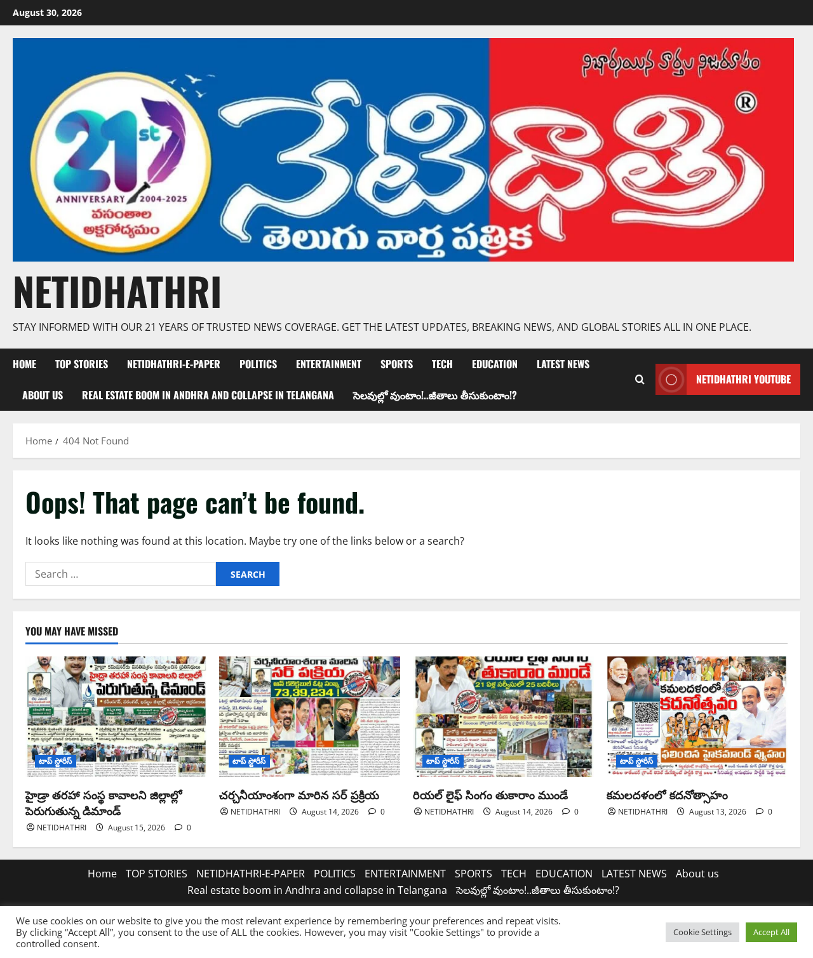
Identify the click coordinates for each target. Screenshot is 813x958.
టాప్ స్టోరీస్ (55, 760)
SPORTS (396, 363)
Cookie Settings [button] (702, 932)
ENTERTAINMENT (328, 363)
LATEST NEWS (563, 363)
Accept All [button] (771, 932)
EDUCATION (495, 363)
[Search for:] (120, 574)
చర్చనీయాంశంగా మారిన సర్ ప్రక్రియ (299, 794)
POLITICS (258, 363)
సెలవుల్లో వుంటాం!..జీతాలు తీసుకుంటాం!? (435, 394)
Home (24, 363)
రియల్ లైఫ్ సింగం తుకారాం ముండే (490, 794)
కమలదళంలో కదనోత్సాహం (667, 794)
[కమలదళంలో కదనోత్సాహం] (697, 716)
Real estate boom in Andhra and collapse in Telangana (208, 394)
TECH (442, 363)
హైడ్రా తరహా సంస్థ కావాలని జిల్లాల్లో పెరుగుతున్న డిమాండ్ (103, 802)
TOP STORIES (81, 363)
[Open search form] (639, 380)
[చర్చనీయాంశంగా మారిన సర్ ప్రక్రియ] (309, 716)
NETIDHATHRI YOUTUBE (743, 379)
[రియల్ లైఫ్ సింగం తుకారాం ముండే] (503, 716)
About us (42, 394)
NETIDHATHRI (117, 290)
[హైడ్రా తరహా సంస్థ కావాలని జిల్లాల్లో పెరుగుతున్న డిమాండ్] (115, 716)
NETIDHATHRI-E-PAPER (173, 363)
